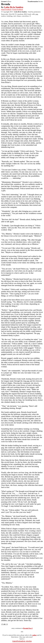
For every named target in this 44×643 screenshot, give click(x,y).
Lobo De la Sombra (13, 7)
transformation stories (22, 641)
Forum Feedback (17, 9)
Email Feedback (6, 9)
